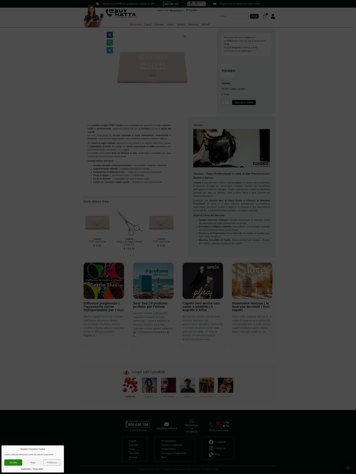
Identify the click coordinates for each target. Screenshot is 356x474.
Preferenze (52, 462)
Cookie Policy (26, 469)
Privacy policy (38, 469)
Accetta (13, 462)
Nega (32, 462)
